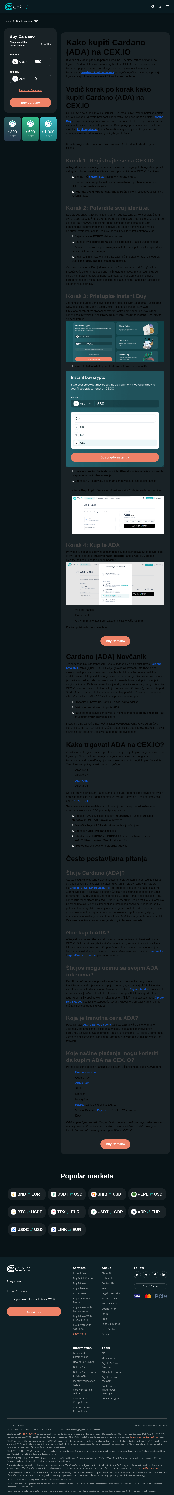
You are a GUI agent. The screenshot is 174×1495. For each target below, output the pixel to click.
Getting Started (81, 1367)
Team (105, 1288)
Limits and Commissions (80, 1354)
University (107, 1278)
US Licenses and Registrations (143, 1436)
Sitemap (106, 1334)
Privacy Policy (109, 1303)
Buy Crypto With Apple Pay (82, 1326)
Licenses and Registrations (146, 1468)
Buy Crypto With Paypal (82, 1300)
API (103, 1353)
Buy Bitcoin (79, 1283)
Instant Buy (79, 1273)
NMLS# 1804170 (28, 1433)
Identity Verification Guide (84, 1382)
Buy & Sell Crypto (83, 1278)
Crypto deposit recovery (110, 1379)
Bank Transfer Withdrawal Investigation (110, 1389)
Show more (79, 1333)
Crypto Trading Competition (81, 1409)
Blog (104, 1318)
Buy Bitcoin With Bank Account (82, 1309)
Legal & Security (111, 1293)
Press (105, 1313)
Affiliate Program (111, 1372)
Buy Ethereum (81, 1288)
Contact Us (108, 1283)
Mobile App (108, 1358)
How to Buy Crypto (83, 1361)
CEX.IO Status (150, 1286)
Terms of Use (109, 1298)
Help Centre (108, 1329)
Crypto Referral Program (110, 1365)
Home (7, 20)
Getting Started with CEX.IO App (84, 1373)
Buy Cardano (30, 102)
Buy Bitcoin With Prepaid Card (82, 1317)
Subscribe (34, 1312)
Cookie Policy (109, 1308)
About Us (107, 1273)
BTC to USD (79, 1293)
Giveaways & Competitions (80, 1400)
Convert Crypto (110, 1398)
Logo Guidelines (111, 1323)
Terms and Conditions (30, 90)
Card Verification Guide (82, 1391)
